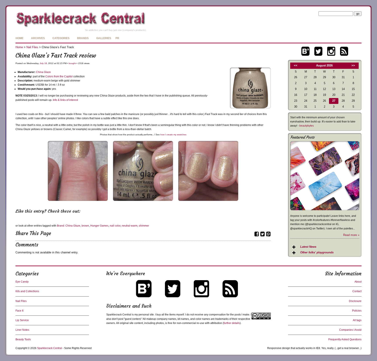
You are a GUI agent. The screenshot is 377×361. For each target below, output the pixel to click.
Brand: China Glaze (68, 225)
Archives (38, 38)
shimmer (144, 225)
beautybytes (306, 125)
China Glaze (43, 72)
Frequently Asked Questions (345, 339)
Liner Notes (22, 329)
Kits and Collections (27, 291)
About (358, 281)
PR (117, 38)
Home (19, 38)
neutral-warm (129, 225)
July (42, 63)
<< (295, 65)
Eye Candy (22, 281)
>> (353, 65)
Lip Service (22, 320)
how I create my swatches (173, 134)
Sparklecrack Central (49, 348)
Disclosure (355, 301)
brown (85, 225)
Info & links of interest (65, 100)
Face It (19, 310)
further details (232, 323)
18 (45, 63)
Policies (357, 310)
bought (72, 63)
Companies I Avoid (350, 329)
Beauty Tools (23, 339)
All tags (357, 320)
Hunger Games (99, 225)
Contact (357, 291)
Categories (60, 38)
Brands (83, 38)
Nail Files (32, 47)
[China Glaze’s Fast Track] (250, 107)
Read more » (351, 235)
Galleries (103, 38)
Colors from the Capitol (59, 76)
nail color (115, 225)
